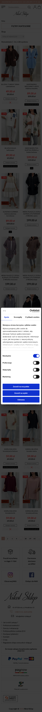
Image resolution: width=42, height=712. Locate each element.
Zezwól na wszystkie (21, 386)
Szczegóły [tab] (18, 317)
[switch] (36, 363)
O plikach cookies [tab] (32, 317)
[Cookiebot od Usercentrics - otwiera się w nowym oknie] (29, 310)
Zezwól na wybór (21, 393)
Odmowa (21, 400)
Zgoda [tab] (6, 317)
